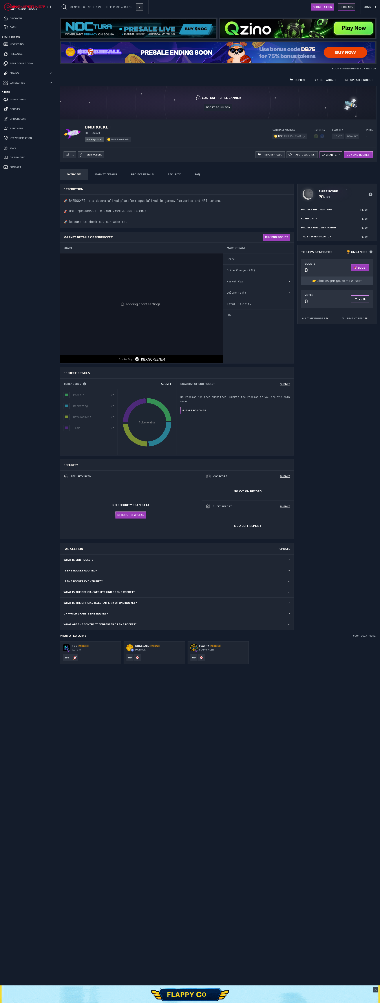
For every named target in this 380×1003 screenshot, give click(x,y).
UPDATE (285, 549)
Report (300, 80)
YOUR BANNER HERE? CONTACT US (354, 68)
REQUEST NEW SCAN (130, 515)
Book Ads (346, 7)
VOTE (362, 299)
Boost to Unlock (218, 107)
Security (174, 174)
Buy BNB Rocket (358, 155)
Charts (331, 155)
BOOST (362, 268)
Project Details (142, 174)
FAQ (197, 174)
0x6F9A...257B (292, 136)
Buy (276, 237)
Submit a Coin (322, 7)
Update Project (361, 80)
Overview (74, 174)
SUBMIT (166, 384)
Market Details (106, 174)
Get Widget (328, 80)
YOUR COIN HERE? (364, 635)
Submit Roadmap (194, 410)
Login (367, 7)
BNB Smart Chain (120, 139)
